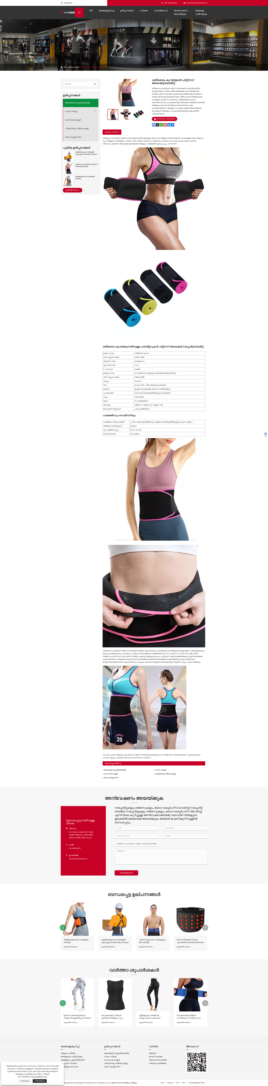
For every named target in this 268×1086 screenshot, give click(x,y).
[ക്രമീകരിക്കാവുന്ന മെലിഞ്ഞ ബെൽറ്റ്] (68, 181)
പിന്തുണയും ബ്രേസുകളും (77, 128)
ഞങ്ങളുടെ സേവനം (70, 1066)
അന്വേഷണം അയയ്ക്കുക (181, 12)
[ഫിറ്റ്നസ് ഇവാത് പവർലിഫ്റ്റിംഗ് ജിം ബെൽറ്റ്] (190, 919)
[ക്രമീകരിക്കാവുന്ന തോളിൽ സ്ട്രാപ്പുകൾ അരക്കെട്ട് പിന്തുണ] (68, 156)
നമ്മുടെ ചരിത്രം (68, 1053)
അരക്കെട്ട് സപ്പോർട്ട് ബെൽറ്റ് (92, 67)
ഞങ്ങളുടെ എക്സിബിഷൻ (72, 1060)
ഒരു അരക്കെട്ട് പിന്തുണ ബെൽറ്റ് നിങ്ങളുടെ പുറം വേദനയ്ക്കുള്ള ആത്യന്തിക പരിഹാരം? (151, 1016)
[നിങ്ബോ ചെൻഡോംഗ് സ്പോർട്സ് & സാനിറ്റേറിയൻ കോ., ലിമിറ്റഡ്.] (68, 12)
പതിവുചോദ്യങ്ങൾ (157, 1063)
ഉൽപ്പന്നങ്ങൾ (126, 10)
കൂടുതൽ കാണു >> (71, 946)
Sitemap (170, 1082)
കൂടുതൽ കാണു (71, 190)
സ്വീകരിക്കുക (40, 1081)
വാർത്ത (144, 10)
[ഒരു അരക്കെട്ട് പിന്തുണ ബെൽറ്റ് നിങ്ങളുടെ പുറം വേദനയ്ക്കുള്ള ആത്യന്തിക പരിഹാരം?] (152, 994)
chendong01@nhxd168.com (196, 2)
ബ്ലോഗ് (152, 1053)
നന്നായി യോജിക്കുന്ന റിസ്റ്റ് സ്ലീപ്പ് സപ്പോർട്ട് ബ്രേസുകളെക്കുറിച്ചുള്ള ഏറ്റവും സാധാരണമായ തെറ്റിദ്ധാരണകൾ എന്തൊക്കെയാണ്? (75, 1016)
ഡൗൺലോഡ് (161, 10)
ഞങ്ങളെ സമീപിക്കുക (201, 12)
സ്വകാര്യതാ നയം (196, 1082)
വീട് (91, 10)
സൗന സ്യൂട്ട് (71, 111)
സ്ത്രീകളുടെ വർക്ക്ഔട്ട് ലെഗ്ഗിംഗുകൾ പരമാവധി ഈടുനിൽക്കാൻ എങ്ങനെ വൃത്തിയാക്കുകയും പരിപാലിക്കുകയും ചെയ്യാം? (189, 1016)
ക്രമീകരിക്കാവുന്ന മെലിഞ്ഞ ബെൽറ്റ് (85, 178)
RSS (177, 1082)
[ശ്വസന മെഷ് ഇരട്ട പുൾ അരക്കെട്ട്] (77, 919)
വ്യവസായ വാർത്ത (158, 1060)
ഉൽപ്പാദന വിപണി (69, 1063)
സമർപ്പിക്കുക (126, 872)
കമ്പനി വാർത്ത (155, 1056)
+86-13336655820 (170, 2)
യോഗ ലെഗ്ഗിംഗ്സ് (73, 137)
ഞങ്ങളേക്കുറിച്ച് (106, 10)
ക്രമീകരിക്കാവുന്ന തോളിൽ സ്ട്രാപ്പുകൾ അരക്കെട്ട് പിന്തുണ (86, 153)
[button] (63, 927)
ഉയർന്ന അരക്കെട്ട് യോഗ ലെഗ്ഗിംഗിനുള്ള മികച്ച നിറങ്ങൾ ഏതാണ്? (114, 1016)
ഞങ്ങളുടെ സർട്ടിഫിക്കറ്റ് (71, 1056)
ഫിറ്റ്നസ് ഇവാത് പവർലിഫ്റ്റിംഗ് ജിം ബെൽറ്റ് (190, 941)
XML (183, 1082)
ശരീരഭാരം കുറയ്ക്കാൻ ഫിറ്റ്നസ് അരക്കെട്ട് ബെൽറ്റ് (86, 165)
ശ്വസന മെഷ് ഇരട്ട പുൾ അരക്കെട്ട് (75, 941)
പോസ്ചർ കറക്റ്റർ (73, 120)
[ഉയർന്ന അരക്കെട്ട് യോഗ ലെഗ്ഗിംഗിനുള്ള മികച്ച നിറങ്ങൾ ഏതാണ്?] (115, 994)
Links (162, 1082)
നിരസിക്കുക (24, 1081)
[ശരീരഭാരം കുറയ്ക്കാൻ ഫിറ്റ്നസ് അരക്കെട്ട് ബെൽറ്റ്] (68, 168)
